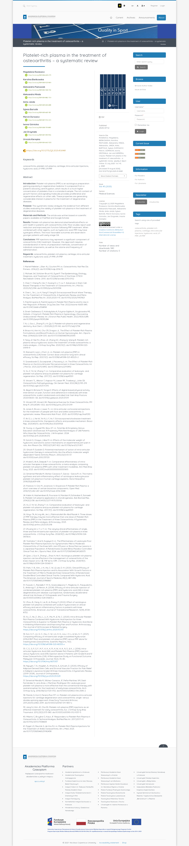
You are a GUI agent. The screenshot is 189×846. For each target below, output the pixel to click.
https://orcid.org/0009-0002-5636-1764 (39, 90)
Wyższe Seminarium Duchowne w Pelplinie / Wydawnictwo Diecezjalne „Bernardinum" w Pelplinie (149, 796)
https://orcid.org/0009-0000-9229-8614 (39, 82)
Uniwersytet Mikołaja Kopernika (148, 778)
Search (142, 67)
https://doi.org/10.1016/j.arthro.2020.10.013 (43, 629)
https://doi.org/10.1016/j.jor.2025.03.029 (41, 676)
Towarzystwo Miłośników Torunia (112, 799)
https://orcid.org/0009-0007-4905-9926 (39, 135)
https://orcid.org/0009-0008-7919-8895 (39, 127)
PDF (102, 117)
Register (154, 5)
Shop (124, 843)
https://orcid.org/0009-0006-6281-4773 (39, 75)
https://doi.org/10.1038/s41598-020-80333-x (44, 644)
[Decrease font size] (132, 6)
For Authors (139, 179)
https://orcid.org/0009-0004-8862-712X (39, 97)
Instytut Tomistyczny (72, 799)
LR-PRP (142, 236)
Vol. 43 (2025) (105, 186)
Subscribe (141, 202)
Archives (131, 17)
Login (162, 5)
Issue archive (140, 89)
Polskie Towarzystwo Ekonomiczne (113, 793)
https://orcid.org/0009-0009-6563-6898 (39, 105)
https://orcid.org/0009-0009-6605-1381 (39, 112)
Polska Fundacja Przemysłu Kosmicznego (115, 790)
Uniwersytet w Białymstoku (146, 781)
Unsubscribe (154, 202)
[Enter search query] (149, 61)
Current (119, 17)
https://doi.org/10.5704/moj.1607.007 (40, 661)
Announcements (147, 17)
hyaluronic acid (150, 233)
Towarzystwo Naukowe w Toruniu (112, 802)
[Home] (39, 17)
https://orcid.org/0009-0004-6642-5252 (39, 142)
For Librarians (140, 183)
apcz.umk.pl (39, 781)
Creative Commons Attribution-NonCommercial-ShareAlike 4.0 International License (111, 232)
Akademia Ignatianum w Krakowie (77, 772)
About (161, 17)
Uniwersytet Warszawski (145, 784)
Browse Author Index (143, 85)
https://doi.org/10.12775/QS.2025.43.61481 (46, 150)
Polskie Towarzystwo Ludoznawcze (113, 796)
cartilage (146, 231)
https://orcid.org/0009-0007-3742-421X (39, 120)
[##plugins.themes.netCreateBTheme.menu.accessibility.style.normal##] (124, 6)
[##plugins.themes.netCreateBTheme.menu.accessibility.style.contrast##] (119, 6)
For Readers (140, 176)
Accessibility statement (109, 843)
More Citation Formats (109, 176)
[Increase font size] (143, 6)
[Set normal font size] (137, 6)
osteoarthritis (140, 228)
